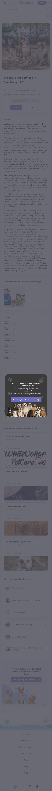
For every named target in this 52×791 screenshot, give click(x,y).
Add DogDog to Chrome (24, 400)
